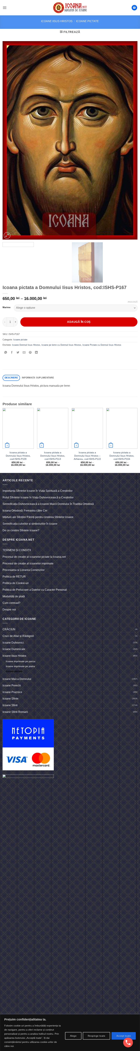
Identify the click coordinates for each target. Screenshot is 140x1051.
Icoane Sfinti (10, 705)
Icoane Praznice (12, 692)
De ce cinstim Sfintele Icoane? (21, 530)
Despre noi (9, 609)
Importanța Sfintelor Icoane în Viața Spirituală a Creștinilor (38, 490)
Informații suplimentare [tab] (38, 377)
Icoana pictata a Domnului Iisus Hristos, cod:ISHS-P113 (52, 455)
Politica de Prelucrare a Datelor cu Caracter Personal (35, 589)
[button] (5, 7)
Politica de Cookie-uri (16, 583)
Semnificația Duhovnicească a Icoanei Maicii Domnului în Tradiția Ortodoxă (48, 503)
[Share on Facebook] (12, 352)
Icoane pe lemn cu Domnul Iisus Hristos (61, 345)
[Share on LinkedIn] (36, 352)
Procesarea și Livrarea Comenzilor (24, 569)
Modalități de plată (14, 596)
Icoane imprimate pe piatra (20, 666)
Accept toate (123, 1035)
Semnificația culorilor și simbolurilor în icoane (30, 523)
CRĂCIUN (9, 629)
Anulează (132, 302)
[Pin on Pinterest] (30, 352)
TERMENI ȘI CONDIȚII (17, 550)
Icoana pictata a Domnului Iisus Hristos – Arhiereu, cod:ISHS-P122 (87, 455)
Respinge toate (96, 1035)
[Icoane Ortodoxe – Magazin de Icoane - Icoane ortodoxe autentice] (70, 7)
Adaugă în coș (78, 321)
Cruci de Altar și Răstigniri (18, 636)
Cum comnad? (11, 602)
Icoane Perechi (12, 685)
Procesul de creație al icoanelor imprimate (28, 563)
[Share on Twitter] (18, 352)
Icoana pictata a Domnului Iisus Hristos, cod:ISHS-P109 (18, 455)
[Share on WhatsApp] (6, 352)
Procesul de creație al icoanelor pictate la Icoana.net (34, 556)
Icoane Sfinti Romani (15, 711)
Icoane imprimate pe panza (20, 661)
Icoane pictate (87, 21)
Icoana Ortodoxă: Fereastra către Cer (25, 510)
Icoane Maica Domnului (17, 679)
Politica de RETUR (14, 576)
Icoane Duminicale (14, 649)
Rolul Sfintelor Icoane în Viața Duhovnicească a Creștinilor (38, 497)
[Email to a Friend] (24, 352)
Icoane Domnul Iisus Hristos (26, 345)
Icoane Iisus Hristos (57, 21)
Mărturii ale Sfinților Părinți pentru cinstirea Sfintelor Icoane (38, 517)
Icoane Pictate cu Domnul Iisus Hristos (101, 345)
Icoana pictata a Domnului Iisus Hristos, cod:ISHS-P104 (121, 455)
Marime (6, 307)
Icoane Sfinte (10, 698)
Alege (73, 1035)
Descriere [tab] (11, 377)
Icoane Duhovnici (13, 642)
